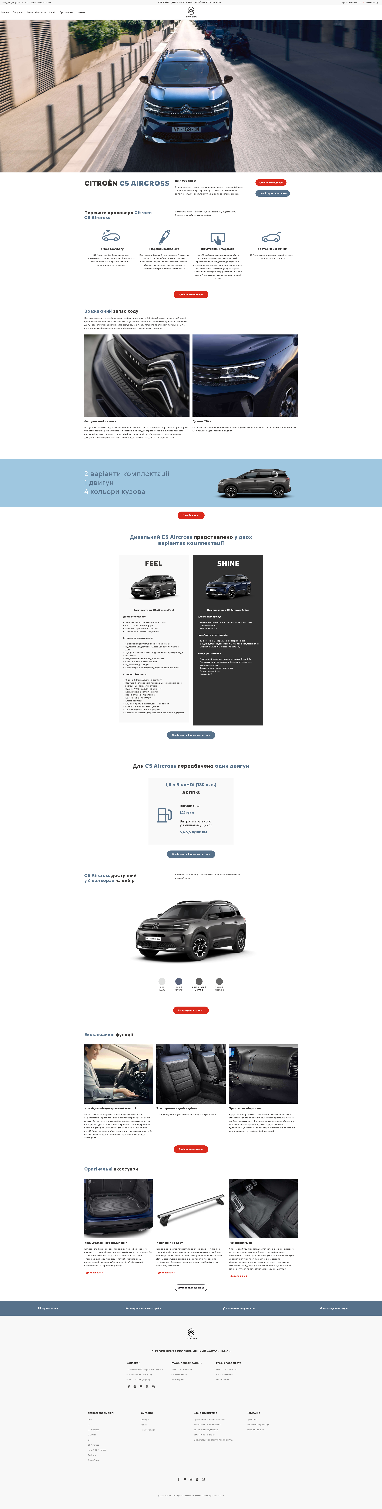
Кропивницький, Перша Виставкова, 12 (146, 1369)
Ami (90, 1419)
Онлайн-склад (371, 2)
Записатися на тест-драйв (207, 1424)
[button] (162, 985)
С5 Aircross (93, 1445)
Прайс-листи (49, 1308)
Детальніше (94, 1272)
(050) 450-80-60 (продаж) (139, 1374)
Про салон (252, 1419)
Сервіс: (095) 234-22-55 (40, 2)
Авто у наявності (255, 1429)
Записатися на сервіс (204, 1435)
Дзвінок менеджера (271, 182)
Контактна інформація (258, 1424)
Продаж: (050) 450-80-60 (14, 2)
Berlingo (92, 1455)
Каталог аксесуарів (189, 1287)
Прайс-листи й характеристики (191, 735)
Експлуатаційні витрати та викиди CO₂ (213, 1440)
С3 (89, 1424)
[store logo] (191, 12)
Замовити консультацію (206, 1429)
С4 (89, 1440)
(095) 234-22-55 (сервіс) (138, 1379)
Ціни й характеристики (273, 193)
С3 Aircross (93, 1429)
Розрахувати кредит (191, 1010)
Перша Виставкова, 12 (351, 2)
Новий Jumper (148, 1430)
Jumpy (144, 1425)
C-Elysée (92, 1435)
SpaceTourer (94, 1460)
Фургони (147, 1413)
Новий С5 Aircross (97, 1450)
